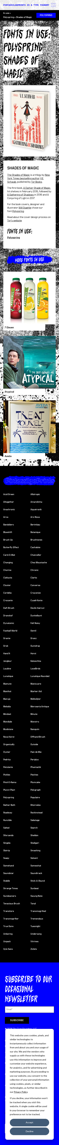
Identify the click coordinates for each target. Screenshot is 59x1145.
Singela (6, 843)
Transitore (8, 911)
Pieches (34, 775)
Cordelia (7, 593)
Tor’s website (14, 220)
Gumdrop (35, 646)
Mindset (7, 714)
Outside (34, 744)
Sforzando (8, 835)
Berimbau (35, 525)
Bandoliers (8, 525)
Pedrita (6, 760)
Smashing (35, 850)
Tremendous (36, 919)
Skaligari (34, 843)
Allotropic (35, 494)
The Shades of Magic (18, 175)
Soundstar (8, 873)
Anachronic (9, 509)
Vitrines (34, 941)
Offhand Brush (37, 737)
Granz (33, 638)
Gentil (33, 631)
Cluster (7, 585)
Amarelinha (36, 502)
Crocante (8, 600)
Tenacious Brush (11, 903)
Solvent (34, 858)
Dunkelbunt (36, 616)
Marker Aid (36, 691)
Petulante (8, 767)
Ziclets (33, 949)
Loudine (7, 669)
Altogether (8, 502)
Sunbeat (34, 888)
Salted (6, 828)
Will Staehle (25, 207)
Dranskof (8, 616)
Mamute (7, 684)
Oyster (6, 752)
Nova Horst (8, 737)
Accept (29, 1122)
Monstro (34, 722)
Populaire (35, 797)
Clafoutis (7, 578)
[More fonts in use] (29, 260)
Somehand (8, 866)
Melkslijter (35, 699)
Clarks (33, 578)
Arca (5, 517)
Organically (9, 744)
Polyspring (8, 17)
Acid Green (8, 494)
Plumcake (35, 782)
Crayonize (35, 593)
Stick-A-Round (37, 881)
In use (6, 13)
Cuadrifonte (36, 600)
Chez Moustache (38, 562)
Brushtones (36, 540)
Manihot (7, 691)
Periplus (34, 760)
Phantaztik (35, 767)
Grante (6, 638)
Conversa (35, 585)
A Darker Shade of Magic (36, 188)
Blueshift (7, 532)
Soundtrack (36, 873)
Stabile (6, 881)
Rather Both (9, 805)
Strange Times (10, 888)
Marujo (6, 699)
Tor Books (36, 182)
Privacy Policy (21, 1091)
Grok (5, 646)
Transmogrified (38, 911)
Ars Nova (35, 517)
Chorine (7, 570)
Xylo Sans (8, 949)
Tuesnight (35, 926)
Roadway (7, 813)
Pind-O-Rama (9, 782)
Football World (10, 631)
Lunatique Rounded (39, 676)
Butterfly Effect (11, 547)
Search (34, 828)
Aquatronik (36, 509)
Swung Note (36, 896)
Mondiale (7, 722)
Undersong (35, 934)
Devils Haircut (37, 608)
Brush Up (8, 540)
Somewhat (35, 866)
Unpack (7, 941)
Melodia (7, 706)
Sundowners (9, 896)
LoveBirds (35, 669)
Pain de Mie (35, 752)
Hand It (6, 653)
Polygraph (35, 790)
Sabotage (34, 820)
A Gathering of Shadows (20, 194)
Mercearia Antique (39, 706)
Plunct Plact (9, 790)
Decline (29, 1131)
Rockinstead (36, 813)
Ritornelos (35, 805)
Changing (8, 562)
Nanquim (34, 729)
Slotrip (6, 850)
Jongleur (7, 661)
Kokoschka (35, 661)
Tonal (33, 903)
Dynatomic (8, 623)
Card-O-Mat (9, 555)
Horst (33, 653)
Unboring (7, 934)
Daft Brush (8, 608)
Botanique (35, 532)
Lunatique (8, 676)
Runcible (7, 820)
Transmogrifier (11, 919)
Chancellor (35, 555)
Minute (33, 714)
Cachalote (35, 547)
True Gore (8, 926)
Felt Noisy (35, 623)
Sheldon (34, 835)
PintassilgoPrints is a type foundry (26, 4)
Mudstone (8, 729)
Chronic (34, 570)
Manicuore (35, 684)
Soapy (6, 858)
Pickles (6, 775)
